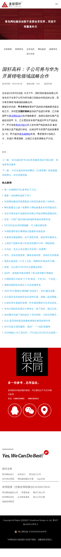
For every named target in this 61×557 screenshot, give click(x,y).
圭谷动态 (30, 49)
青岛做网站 (24, 134)
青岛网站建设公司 (10, 492)
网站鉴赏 (42, 49)
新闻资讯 (19, 49)
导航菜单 (56, 4)
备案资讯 (53, 49)
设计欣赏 (30, 54)
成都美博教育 (8, 501)
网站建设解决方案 (26, 479)
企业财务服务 (24, 497)
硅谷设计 (22, 474)
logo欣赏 (41, 479)
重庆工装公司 (39, 492)
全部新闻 (8, 49)
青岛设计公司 (35, 474)
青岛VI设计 (21, 125)
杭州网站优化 (8, 497)
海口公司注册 (39, 497)
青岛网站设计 (16, 116)
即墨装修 (26, 492)
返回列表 (48, 84)
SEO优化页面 (8, 479)
